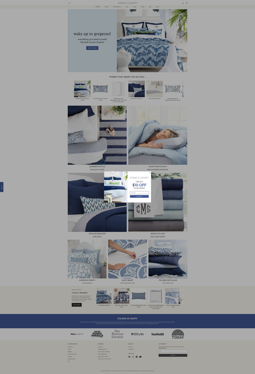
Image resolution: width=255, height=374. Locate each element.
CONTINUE (139, 196)
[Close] (150, 172)
